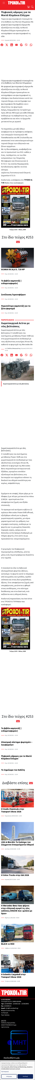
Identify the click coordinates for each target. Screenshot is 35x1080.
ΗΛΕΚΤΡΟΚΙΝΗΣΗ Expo (8, 1025)
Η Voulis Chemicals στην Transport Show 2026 (12, 810)
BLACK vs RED (7, 943)
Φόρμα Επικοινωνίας (8, 1010)
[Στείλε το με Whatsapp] (31, 45)
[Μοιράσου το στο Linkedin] (12, 45)
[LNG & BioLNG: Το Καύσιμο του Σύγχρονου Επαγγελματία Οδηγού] (17, 831)
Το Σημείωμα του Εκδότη (13, 769)
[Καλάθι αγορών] (28, 7)
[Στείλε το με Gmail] (21, 45)
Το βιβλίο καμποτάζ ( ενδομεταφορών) (11, 282)
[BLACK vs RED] (17, 933)
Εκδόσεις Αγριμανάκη (8, 1023)
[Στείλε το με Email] (16, 45)
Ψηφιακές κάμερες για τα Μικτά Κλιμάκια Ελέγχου (16, 757)
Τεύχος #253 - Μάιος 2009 (17, 230)
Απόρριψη (9, 1076)
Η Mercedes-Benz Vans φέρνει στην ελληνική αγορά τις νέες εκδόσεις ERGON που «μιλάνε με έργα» (16, 909)
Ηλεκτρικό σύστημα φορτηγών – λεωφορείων (16, 743)
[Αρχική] (17, 2)
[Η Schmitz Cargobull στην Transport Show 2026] (17, 963)
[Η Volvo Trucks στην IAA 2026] (17, 864)
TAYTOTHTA (5, 1027)
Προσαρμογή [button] (5, 1072)
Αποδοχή (25, 1076)
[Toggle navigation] (3, 3)
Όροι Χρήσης (5, 1015)
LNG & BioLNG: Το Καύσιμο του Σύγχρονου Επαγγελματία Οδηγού (17, 843)
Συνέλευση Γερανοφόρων (13, 294)
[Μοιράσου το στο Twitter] (7, 45)
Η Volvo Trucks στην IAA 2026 (15, 875)
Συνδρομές (4, 1013)
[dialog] (17, 1070)
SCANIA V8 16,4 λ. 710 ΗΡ (13, 269)
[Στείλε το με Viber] (26, 45)
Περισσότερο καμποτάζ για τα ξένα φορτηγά (15, 307)
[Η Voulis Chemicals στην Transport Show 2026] (17, 798)
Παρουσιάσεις (7, 320)
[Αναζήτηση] (32, 7)
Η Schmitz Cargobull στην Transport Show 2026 (13, 976)
